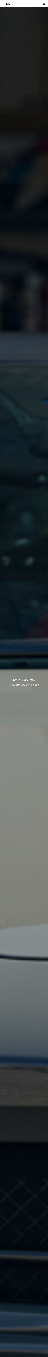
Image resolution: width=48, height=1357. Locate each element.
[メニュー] (44, 3)
